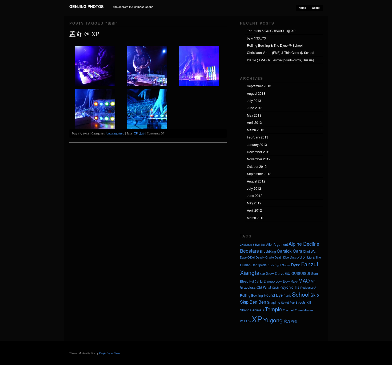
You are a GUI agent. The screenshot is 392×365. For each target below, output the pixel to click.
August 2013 (256, 93)
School (301, 294)
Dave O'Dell (247, 257)
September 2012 (259, 173)
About (315, 8)
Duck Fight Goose (278, 265)
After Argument (277, 244)
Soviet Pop (288, 302)
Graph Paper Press (109, 353)
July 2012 (254, 188)
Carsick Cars (289, 251)
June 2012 (254, 195)
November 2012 (258, 159)
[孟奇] (95, 84)
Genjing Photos (86, 6)
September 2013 (259, 86)
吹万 (286, 320)
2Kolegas (246, 245)
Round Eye (273, 295)
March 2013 (255, 130)
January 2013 (257, 144)
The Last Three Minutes (298, 310)
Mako (294, 281)
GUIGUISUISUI (297, 273)
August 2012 (256, 181)
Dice (286, 257)
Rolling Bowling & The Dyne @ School (275, 45)
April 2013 (254, 122)
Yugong (273, 320)
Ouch (275, 287)
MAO (304, 280)
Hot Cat (254, 281)
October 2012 (257, 166)
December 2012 (258, 151)
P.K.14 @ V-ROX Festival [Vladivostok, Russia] (280, 60)
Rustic (287, 295)
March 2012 (255, 217)
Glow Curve (275, 273)
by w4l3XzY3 (256, 38)
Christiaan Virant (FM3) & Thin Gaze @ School (280, 52)
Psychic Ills (289, 287)
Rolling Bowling (251, 295)
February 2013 (257, 137)
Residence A (308, 287)
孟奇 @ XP (84, 34)
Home (302, 8)
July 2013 (254, 100)
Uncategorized (115, 133)
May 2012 (254, 203)
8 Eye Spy (259, 245)
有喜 (294, 321)
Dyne (295, 264)
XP (136, 133)
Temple (273, 309)
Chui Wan (310, 251)
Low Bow (282, 281)
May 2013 (254, 115)
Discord (296, 257)
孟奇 (142, 133)
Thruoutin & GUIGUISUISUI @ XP (271, 30)
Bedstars (249, 250)
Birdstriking (268, 251)
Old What (264, 287)
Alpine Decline (304, 243)
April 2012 (254, 210)
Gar (262, 274)
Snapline (273, 302)
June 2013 (254, 107)
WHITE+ (245, 321)
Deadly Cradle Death (269, 257)
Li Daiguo (267, 281)
